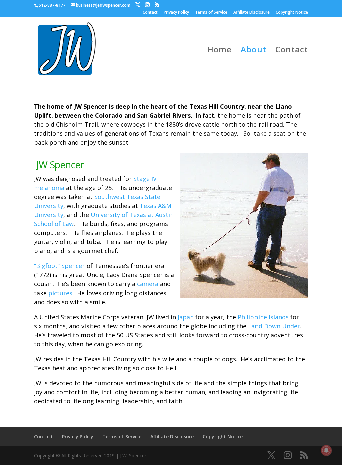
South (102, 197)
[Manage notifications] (326, 450)
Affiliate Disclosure (251, 12)
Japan (186, 317)
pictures (60, 293)
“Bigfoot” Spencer (59, 266)
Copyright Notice (292, 12)
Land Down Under (274, 326)
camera (147, 284)
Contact (150, 12)
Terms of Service (211, 12)
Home (219, 51)
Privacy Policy (176, 12)
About (253, 51)
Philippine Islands (263, 317)
